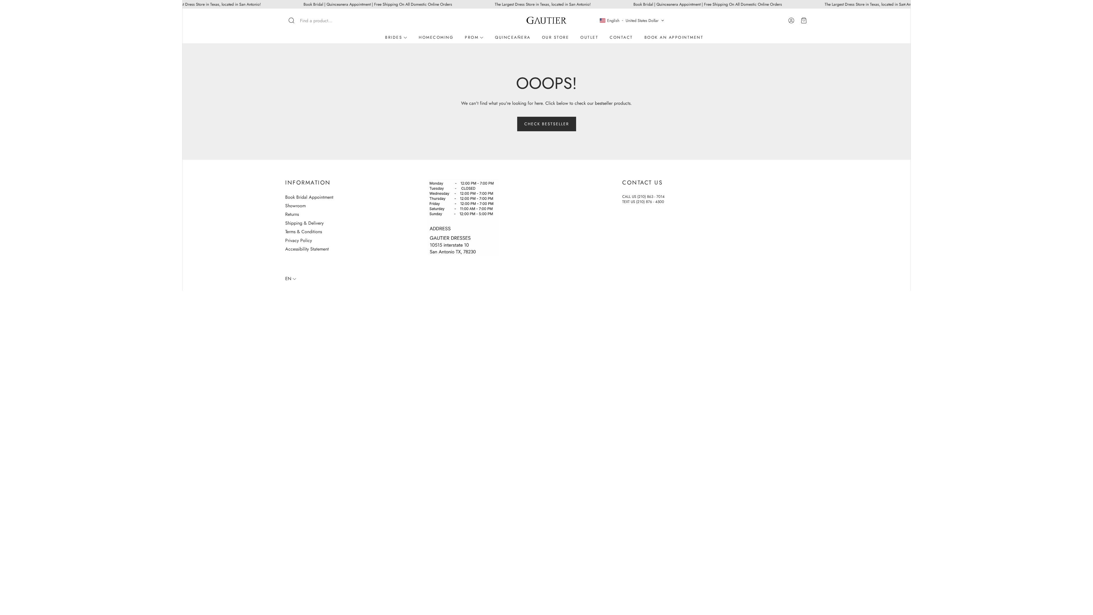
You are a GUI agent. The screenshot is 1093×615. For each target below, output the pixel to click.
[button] (322, 20)
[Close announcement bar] (905, 4)
